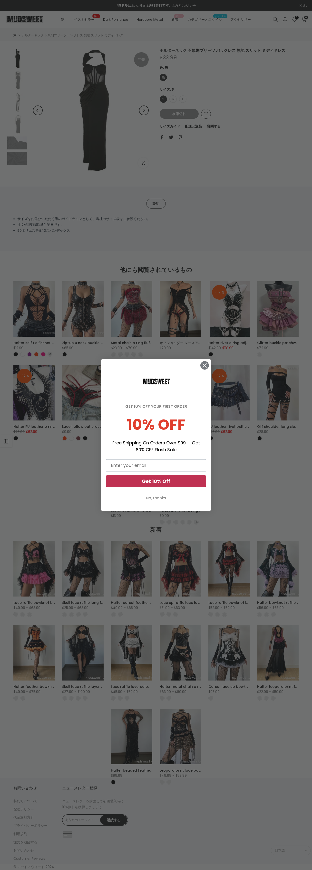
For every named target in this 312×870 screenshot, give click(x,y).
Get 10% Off (156, 481)
